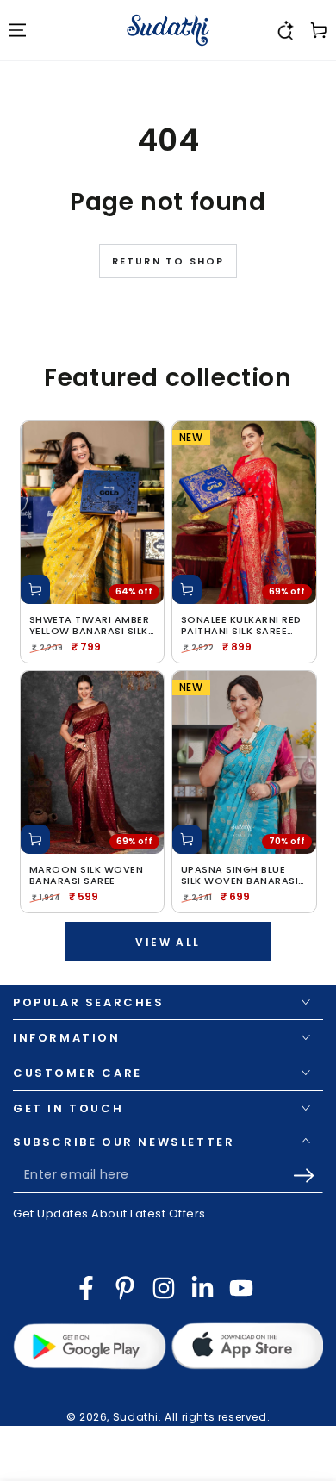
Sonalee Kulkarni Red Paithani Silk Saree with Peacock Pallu (241, 625)
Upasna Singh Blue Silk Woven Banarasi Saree (240, 875)
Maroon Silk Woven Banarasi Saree (86, 875)
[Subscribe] (308, 1176)
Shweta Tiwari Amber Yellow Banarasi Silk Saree (89, 625)
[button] (284, 30)
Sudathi (136, 1416)
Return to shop (168, 261)
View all (167, 942)
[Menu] (17, 30)
